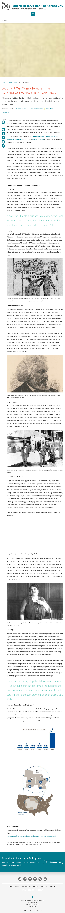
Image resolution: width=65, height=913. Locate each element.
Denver (15, 9)
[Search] (33, 14)
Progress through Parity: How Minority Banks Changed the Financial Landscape (31, 836)
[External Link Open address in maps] (32, 897)
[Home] (6, 6)
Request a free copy (38, 139)
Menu (5, 20)
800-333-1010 (32, 906)
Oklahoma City (28, 9)
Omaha (42, 9)
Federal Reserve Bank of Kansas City (37, 5)
